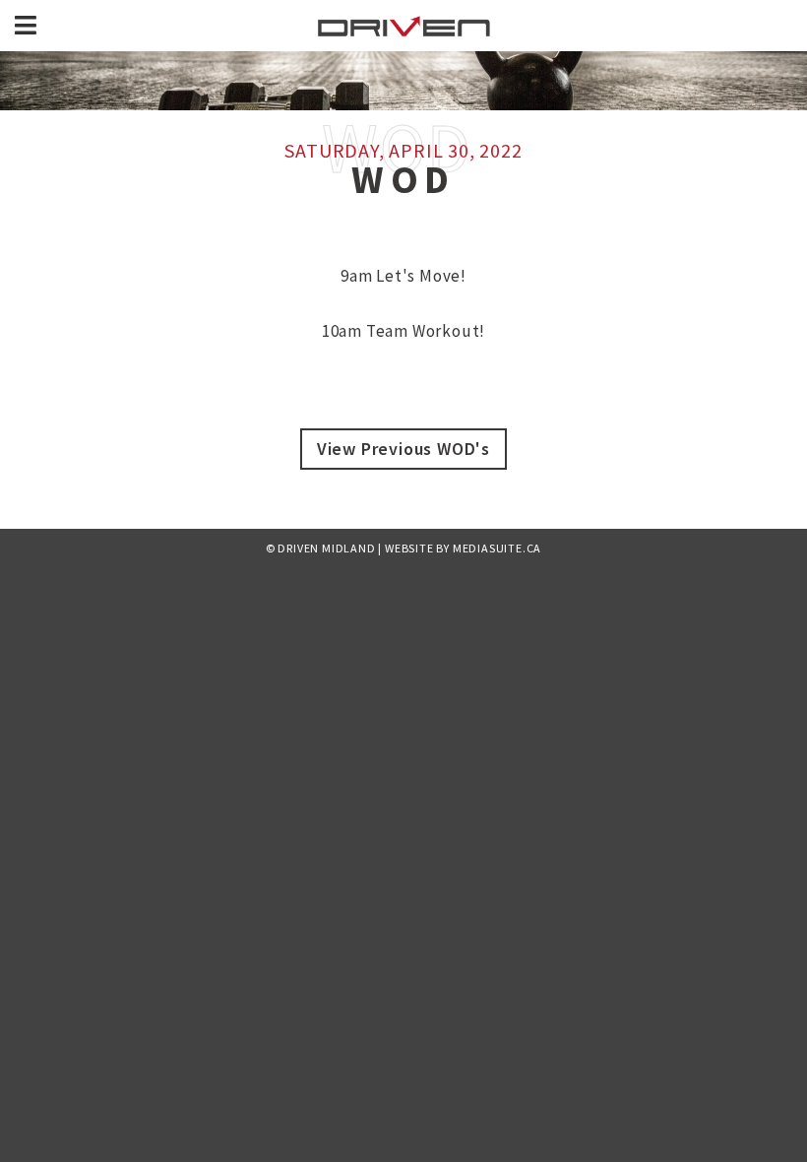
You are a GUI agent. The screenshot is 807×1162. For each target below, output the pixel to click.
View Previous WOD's (403, 448)
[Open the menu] (26, 25)
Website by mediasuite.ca (463, 548)
